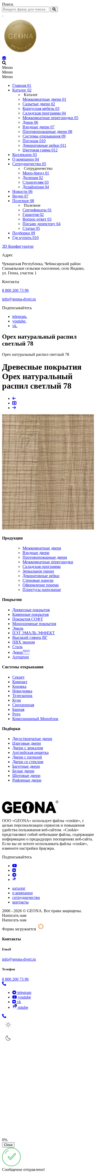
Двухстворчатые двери (32, 738)
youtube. (19, 321)
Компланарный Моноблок (35, 718)
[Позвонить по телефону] (4, 984)
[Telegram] (14, 875)
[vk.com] (14, 870)
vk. (14, 326)
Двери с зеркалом (27, 748)
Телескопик (22, 695)
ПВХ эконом (23, 642)
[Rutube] (14, 879)
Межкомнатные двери (42, 548)
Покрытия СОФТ (27, 619)
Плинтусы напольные (42, 589)
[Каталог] (4, 58)
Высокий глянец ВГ (29, 637)
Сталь (17, 647)
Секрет (18, 677)
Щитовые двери (26, 775)
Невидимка (22, 691)
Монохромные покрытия (34, 623)
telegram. (19, 316)
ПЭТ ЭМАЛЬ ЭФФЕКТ (33, 633)
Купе (16, 700)
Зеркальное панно (38, 571)
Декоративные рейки (41, 576)
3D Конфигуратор (18, 246)
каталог (19, 888)
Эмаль (17, 628)
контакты (20, 902)
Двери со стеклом (27, 762)
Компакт (19, 682)
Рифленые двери (26, 780)
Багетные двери (26, 766)
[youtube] (14, 866)
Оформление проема (41, 585)
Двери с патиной (27, 757)
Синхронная (23, 705)
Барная (18, 709)
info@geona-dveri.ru (19, 299)
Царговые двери (26, 743)
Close (8, 1145)
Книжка (19, 686)
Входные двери (36, 552)
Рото (16, 714)
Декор (21, 652)
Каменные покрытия (30, 614)
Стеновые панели (38, 580)
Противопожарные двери (45, 557)
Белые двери (23, 771)
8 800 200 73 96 (15, 290)
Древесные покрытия (31, 610)
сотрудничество (26, 897)
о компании (22, 893)
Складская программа (42, 566)
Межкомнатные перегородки (48, 562)
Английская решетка (30, 752)
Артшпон (20, 657)
